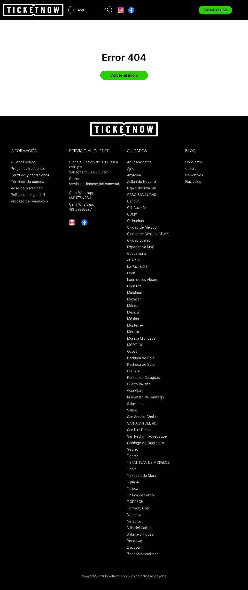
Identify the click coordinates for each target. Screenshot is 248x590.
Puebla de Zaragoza (143, 377)
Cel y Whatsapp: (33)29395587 (82, 206)
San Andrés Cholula (142, 417)
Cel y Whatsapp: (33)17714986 (82, 195)
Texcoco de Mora (141, 475)
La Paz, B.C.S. (137, 266)
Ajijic (130, 168)
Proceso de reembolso (29, 201)
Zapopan (134, 547)
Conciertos (194, 162)
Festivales (193, 181)
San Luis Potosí (139, 430)
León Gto (134, 286)
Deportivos (194, 175)
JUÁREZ (133, 260)
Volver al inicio (124, 75)
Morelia (133, 332)
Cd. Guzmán (136, 208)
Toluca (132, 488)
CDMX (132, 214)
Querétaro (135, 390)
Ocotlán (133, 351)
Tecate (133, 456)
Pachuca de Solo (141, 358)
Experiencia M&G (141, 247)
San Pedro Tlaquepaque (147, 436)
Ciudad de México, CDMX (148, 234)
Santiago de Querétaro (145, 443)
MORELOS (135, 345)
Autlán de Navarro (141, 181)
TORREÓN (135, 502)
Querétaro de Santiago (145, 397)
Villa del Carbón (140, 528)
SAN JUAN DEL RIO (142, 423)
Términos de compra (27, 181)
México (133, 319)
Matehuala (135, 293)
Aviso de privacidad (27, 188)
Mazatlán (134, 299)
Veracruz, (135, 521)
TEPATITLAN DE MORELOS (148, 462)
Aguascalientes (139, 162)
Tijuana (133, 482)
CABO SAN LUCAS (141, 195)
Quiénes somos (23, 162)
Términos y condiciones (30, 175)
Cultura (190, 168)
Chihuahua (135, 221)
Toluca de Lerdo (140, 495)
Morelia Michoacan (142, 338)
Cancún (133, 201)
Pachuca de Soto (141, 364)
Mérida (132, 306)
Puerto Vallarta (138, 384)
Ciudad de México (142, 227)
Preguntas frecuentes (28, 168)
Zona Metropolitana (142, 554)
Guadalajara (136, 253)
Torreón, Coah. (139, 508)
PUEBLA (133, 371)
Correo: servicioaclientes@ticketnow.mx (94, 181)
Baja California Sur (141, 188)
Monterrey (135, 325)
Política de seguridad (28, 195)
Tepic (131, 469)
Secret (132, 449)
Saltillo (132, 410)
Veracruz (134, 515)
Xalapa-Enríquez (140, 534)
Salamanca (135, 404)
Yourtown (134, 541)
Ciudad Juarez (139, 240)
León (131, 273)
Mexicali (133, 312)
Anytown (134, 175)
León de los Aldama (143, 279)
